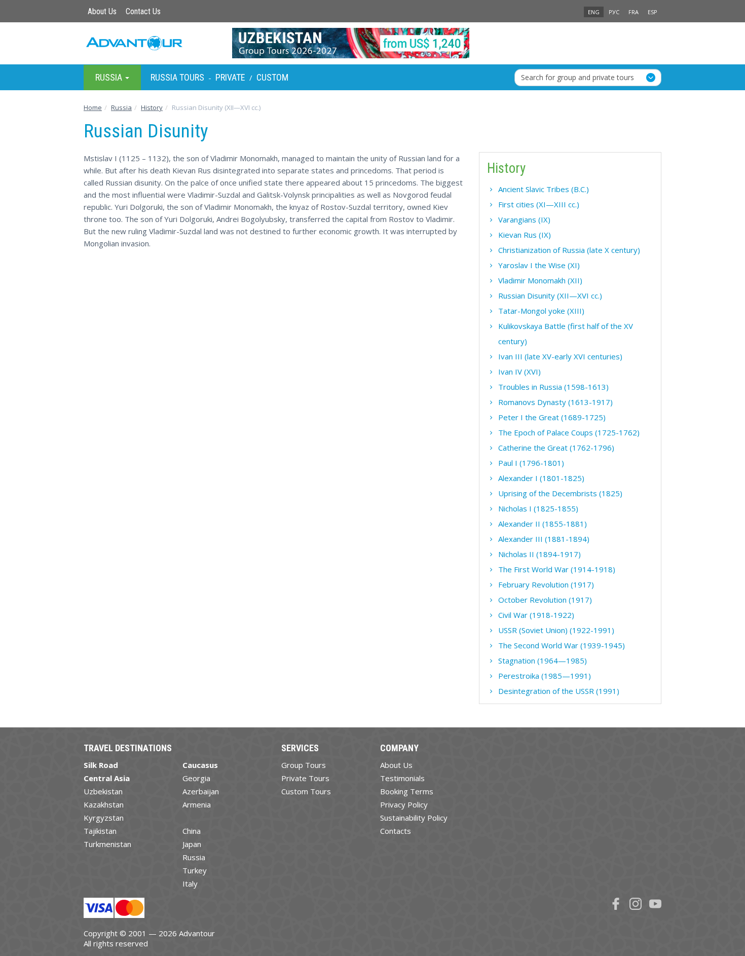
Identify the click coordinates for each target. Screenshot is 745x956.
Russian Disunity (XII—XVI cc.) (550, 295)
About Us (102, 11)
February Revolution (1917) (546, 584)
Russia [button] (109, 76)
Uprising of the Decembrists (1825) (560, 493)
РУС (614, 12)
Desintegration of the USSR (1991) (558, 691)
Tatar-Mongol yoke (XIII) (541, 311)
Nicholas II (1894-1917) (539, 554)
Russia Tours (177, 77)
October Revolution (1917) (545, 600)
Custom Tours (306, 791)
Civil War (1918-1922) (536, 615)
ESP (652, 12)
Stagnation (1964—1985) (542, 660)
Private (230, 77)
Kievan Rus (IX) (524, 235)
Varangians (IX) (524, 219)
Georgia (196, 778)
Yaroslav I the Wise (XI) (539, 265)
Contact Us (143, 11)
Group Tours (303, 765)
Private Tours (305, 778)
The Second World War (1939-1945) (561, 645)
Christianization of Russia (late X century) (569, 250)
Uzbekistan (103, 791)
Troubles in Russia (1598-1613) (553, 387)
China (191, 831)
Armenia (196, 804)
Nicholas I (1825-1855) (538, 508)
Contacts (395, 831)
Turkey (194, 870)
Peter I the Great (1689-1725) (552, 417)
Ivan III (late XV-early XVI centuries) (560, 356)
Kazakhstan (104, 804)
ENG (594, 12)
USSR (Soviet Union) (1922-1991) (556, 630)
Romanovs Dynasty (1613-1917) (555, 402)
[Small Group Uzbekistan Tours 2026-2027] (372, 43)
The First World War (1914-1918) (556, 569)
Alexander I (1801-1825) (541, 478)
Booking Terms (406, 791)
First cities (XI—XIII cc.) (538, 204)
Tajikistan (100, 831)
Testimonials (402, 778)
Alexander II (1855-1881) (542, 524)
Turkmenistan (107, 844)
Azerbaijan (200, 791)
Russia (193, 857)
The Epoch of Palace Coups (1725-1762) (569, 432)
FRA (633, 12)
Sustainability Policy (414, 818)
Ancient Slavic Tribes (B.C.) (543, 189)
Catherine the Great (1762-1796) (556, 448)
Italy (190, 883)
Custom (272, 77)
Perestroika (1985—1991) (544, 676)
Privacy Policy (404, 804)
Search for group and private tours (577, 77)
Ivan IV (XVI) (519, 371)
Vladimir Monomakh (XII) (540, 280)
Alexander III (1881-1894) (543, 539)
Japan (191, 844)
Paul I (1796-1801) (531, 463)
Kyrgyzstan (104, 818)
